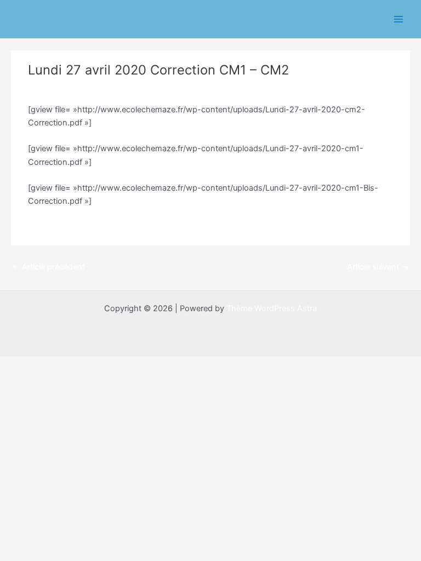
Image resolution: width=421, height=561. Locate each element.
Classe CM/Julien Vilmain (79, 89)
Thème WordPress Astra (271, 308)
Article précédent (48, 267)
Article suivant (378, 267)
